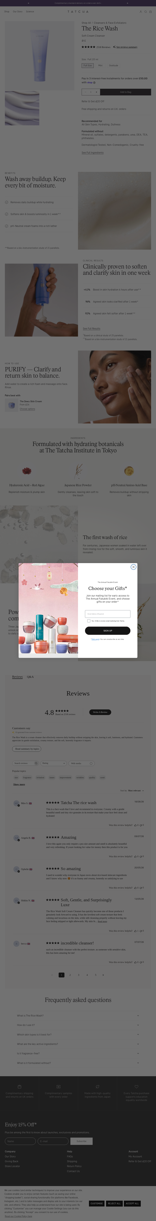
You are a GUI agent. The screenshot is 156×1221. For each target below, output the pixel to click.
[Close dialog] (133, 567)
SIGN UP (107, 630)
